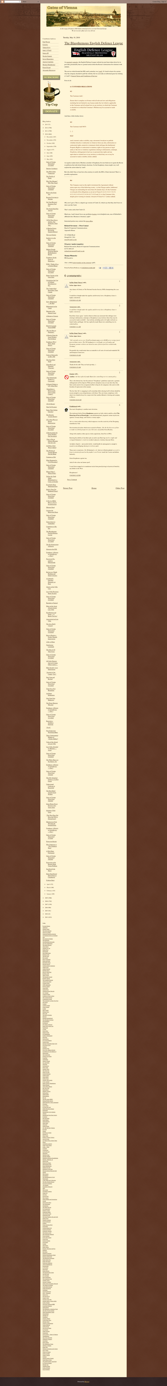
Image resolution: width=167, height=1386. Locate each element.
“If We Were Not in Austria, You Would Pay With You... (51, 222)
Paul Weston (46, 42)
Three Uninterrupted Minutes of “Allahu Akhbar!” (52, 737)
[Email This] (104, 268)
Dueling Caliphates (51, 168)
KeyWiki (45, 1129)
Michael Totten (46, 1321)
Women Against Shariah (48, 1358)
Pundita (44, 1244)
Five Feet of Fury (47, 1045)
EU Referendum (46, 1034)
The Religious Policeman (48, 1258)
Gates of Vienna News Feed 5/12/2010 (51, 683)
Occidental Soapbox (47, 1191)
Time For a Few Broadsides (51, 689)
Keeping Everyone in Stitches (52, 198)
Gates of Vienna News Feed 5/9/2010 (51, 773)
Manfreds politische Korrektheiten (50, 1158)
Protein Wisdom (46, 1240)
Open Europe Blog (47, 1202)
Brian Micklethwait (47, 1166)
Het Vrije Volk (46, 1088)
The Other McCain (47, 1207)
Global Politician (46, 1073)
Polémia (44, 1223)
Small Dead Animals (47, 1286)
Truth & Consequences (48, 1323)
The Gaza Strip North (50, 360)
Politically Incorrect (47, 1231)
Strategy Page (46, 1298)
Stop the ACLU (46, 1296)
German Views (46, 1069)
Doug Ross (45, 1269)
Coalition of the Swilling (48, 996)
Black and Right (46, 961)
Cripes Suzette (46, 1007)
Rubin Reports (46, 1271)
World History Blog (47, 1360)
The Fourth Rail (46, 1054)
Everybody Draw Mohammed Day (52, 485)
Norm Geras (45, 1067)
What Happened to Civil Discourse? (52, 461)
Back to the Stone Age (51, 193)
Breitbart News (46, 970)
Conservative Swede (47, 999)
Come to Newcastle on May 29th (52, 356)
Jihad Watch (45, 1123)
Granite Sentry (46, 1075)
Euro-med (45, 1037)
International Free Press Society (50, 1115)
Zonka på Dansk (46, 1368)
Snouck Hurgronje (47, 1291)
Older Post (120, 488)
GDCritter (45, 1064)
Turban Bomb (46, 1326)
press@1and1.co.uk (70, 240)
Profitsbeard (73, 406)
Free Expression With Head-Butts (52, 731)
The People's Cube (47, 1213)
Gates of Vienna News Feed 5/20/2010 (51, 466)
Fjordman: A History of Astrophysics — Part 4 (52, 554)
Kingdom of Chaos (47, 1132)
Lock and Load (46, 1151)
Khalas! (44, 1131)
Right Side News (46, 1261)
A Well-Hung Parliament (50, 852)
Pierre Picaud (46, 67)
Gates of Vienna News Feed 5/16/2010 (51, 567)
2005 (46, 911)
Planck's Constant (47, 1220)
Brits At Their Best (47, 972)
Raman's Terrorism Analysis (49, 1248)
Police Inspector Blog (47, 1224)
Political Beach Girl (47, 1228)
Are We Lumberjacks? (47, 943)
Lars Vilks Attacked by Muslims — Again (52, 748)
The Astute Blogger (47, 945)
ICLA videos (45, 1105)
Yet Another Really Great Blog (50, 1361)
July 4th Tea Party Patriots (49, 1128)
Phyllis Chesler (46, 986)
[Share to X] (108, 268)
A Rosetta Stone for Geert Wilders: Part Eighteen (51, 337)
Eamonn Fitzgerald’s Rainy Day (50, 1043)
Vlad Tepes (45, 1340)
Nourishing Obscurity (47, 1186)
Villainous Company (47, 1339)
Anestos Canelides (48, 62)
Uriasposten (45, 1333)
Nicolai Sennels (47, 56)
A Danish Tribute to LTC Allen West (52, 385)
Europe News (46, 1039)
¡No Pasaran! (45, 1185)
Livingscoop (45, 1150)
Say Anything (46, 1275)
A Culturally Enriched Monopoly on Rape (50, 581)
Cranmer (44, 1004)
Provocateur (45, 1242)
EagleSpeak (45, 1027)
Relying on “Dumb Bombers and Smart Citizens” (51, 573)
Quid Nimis (45, 1245)
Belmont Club (46, 954)
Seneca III (46, 53)
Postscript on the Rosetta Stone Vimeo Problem (51, 864)
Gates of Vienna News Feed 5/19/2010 (51, 496)
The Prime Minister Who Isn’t (52, 704)
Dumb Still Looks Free (48, 1026)
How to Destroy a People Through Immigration (51, 637)
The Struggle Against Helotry (51, 416)
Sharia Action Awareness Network (50, 1283)
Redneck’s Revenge (47, 1253)
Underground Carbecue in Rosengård (50, 786)
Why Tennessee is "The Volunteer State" (51, 846)
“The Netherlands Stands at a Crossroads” (51, 379)
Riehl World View (47, 1259)
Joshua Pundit (46, 1126)
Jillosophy (45, 1124)
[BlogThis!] (106, 268)
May (48, 159)
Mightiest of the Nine (47, 1169)
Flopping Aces (46, 1048)
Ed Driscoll (45, 1023)
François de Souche (47, 1056)
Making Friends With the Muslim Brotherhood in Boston (52, 252)
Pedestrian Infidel (47, 1212)
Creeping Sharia (46, 1005)
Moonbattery (45, 1175)
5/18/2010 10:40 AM (75, 400)
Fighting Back (50, 880)
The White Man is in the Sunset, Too (52, 761)
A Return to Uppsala (52, 316)
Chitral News (46, 989)
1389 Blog (45, 927)
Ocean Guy (45, 1193)
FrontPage (45, 1058)
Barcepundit (45, 951)
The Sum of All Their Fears (50, 650)
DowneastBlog (46, 1021)
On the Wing (46, 1196)
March (49, 887)
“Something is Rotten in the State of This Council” (50, 391)
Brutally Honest (46, 978)
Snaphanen (45, 1290)
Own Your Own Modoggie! (50, 699)
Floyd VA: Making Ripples (49, 1050)
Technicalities (46, 1307)
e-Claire (44, 1029)
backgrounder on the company (82, 263)
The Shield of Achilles (48, 1285)
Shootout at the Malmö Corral (51, 312)
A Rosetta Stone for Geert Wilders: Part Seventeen (51, 434)
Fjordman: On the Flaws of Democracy (51, 259)
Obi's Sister (45, 1190)
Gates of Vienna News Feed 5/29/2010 (51, 215)
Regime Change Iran (47, 1256)
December (50, 137)
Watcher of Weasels (47, 1345)
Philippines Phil (46, 1215)
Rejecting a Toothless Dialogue (50, 722)
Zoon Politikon (46, 1369)
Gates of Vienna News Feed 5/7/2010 (51, 836)
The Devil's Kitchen (47, 1015)
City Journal (45, 992)
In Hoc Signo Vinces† (76, 282)
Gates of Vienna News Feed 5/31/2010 (51, 163)
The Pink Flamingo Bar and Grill (50, 1217)
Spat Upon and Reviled (50, 678)
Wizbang (45, 1356)
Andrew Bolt (46, 967)
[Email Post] (99, 268)
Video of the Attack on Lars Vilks (52, 743)
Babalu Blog (45, 950)
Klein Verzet (45, 1135)
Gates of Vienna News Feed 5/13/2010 (51, 656)
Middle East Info (46, 1167)
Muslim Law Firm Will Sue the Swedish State (51, 823)
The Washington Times (48, 1344)
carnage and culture (47, 981)
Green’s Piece (46, 1078)
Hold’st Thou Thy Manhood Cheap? (52, 490)
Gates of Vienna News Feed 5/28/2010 (51, 244)
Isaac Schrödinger (47, 1277)
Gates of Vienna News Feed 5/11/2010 (51, 716)
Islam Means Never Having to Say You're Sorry (52, 805)
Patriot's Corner (46, 1210)
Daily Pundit (46, 1010)
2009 (46, 898)
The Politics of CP (47, 1232)
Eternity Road (46, 1032)
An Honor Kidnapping (50, 694)
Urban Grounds (46, 1331)
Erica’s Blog (45, 1031)
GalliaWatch (45, 1059)
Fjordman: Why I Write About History (51, 343)
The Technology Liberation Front (50, 1309)
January (49, 894)
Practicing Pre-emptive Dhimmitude (50, 560)
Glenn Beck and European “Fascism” (50, 366)
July (48, 153)
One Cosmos (46, 1197)
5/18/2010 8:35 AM (75, 367)
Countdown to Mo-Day (51, 527)
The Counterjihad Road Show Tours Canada (52, 290)
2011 (46, 131)
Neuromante (45, 1178)
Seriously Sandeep (47, 1282)
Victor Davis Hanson (47, 1086)
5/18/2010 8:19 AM (75, 355)
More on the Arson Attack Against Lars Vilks (51, 608)
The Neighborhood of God (49, 1177)
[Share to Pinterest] (112, 268)
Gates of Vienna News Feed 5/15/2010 (51, 598)
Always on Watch (47, 932)
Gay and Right (46, 1062)
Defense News (46, 1012)
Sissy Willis (45, 1350)
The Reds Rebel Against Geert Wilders (51, 792)
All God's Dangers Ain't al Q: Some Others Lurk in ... (52, 662)
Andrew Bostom (46, 969)
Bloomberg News (47, 962)
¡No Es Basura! (50, 404)
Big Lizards (45, 957)
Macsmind (45, 1153)
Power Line (45, 1239)
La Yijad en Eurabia (47, 1363)
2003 (46, 917)
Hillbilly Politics (46, 1091)
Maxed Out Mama (47, 1162)
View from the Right (47, 1337)
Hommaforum (46, 1096)
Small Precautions (47, 1288)
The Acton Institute (47, 930)
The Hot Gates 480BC (48, 1099)
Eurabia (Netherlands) (47, 1035)
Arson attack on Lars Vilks (52, 620)
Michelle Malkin (46, 1156)
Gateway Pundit (46, 1061)
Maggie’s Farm (46, 1155)
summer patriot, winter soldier (49, 1301)
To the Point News (47, 1320)
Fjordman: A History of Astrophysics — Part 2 (52, 766)
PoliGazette (45, 1226)
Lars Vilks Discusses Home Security (52, 592)
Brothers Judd (46, 973)
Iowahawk (45, 1116)
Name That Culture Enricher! (51, 411)
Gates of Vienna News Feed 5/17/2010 (51, 539)
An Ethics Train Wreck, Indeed (51, 446)
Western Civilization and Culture (50, 1348)
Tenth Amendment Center (48, 1312)
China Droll (45, 988)
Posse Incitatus (46, 1236)
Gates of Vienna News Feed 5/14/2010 (51, 630)
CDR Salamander (47, 984)
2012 (46, 128)
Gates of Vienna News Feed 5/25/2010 (51, 321)
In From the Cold (47, 1107)
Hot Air (44, 1097)
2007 (46, 904)
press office (89, 221)
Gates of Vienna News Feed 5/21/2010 (51, 428)
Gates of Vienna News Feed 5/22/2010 (51, 399)
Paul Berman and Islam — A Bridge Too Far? (51, 614)
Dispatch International (48, 1018)
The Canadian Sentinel (48, 980)
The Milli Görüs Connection (51, 172)
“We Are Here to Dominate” (51, 331)
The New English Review (48, 1182)
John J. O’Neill (47, 50)
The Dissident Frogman (48, 1019)
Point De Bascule (47, 1221)
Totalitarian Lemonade (50, 646)
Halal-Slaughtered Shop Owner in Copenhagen (51, 875)
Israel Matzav (46, 1120)
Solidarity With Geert (50, 811)
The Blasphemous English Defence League (93, 43)
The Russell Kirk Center (48, 1272)
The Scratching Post (47, 1279)
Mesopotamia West (47, 1164)
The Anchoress (46, 940)
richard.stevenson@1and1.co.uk (74, 251)
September (50, 146)
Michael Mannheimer (49, 65)
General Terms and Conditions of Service (84, 76)
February (49, 891)
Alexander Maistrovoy (49, 70)
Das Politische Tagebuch (48, 1234)
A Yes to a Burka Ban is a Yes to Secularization (51, 502)
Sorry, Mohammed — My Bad (51, 302)
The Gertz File (46, 1070)
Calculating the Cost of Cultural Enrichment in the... (52, 283)
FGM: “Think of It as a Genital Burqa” (52, 265)
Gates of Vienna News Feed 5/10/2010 (51, 755)
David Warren (46, 1342)
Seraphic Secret (46, 1280)
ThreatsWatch (46, 1313)
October (49, 143)
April (48, 884)
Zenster (72, 374)
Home (94, 488)
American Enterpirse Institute (49, 934)
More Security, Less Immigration (52, 668)
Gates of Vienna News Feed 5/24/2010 (51, 350)
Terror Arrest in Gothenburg (50, 522)
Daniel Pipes (45, 1218)
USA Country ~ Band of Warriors (50, 1334)
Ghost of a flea (46, 1072)
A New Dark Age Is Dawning (49, 1180)
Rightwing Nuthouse (47, 1263)
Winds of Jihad (46, 1353)
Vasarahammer (46, 1336)
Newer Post (67, 488)
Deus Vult (45, 1013)
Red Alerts (45, 1251)
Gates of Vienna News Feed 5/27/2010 (51, 270)
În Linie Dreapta (46, 926)
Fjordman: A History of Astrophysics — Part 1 (52, 830)
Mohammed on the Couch (51, 307)
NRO (44, 1188)
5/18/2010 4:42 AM (75, 300)
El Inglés (45, 45)
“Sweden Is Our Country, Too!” (51, 673)
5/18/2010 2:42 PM (75, 475)
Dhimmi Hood (50, 507)
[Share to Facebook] (110, 268)
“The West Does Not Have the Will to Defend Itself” (52, 817)
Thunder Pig (45, 1315)
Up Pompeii (45, 1329)
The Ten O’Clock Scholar (48, 1310)
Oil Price (45, 1194)
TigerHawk (45, 1317)
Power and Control (47, 1237)
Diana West (45, 1347)
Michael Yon (45, 1364)
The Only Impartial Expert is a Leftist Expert (52, 779)
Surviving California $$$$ (49, 1304)
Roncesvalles (46, 1266)
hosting (94, 214)
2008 (46, 901)
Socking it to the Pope (51, 239)
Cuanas (44, 1008)
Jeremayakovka (46, 1121)
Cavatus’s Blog (46, 983)
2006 (46, 908)
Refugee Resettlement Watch (49, 1255)
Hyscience (45, 1104)
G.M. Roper (45, 1267)
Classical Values (46, 994)
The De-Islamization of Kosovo (52, 545)
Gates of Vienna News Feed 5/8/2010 (51, 799)
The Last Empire (51, 235)
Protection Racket (51, 841)
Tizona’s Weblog (46, 1318)
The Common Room (47, 997)
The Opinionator (46, 1204)
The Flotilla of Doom (50, 177)
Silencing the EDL (51, 549)
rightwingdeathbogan (47, 1264)
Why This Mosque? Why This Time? (52, 182)
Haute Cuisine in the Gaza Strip (52, 276)
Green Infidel (46, 1077)
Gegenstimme (46, 1066)
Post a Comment (72, 479)
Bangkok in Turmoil (52, 603)
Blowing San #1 (46, 964)
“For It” (48, 727)
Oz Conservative (46, 1209)
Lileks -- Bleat (46, 1147)
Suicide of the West (47, 1299)
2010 (46, 134)
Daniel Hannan (46, 1085)
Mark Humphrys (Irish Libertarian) (50, 1102)
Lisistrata (45, 1148)
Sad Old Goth (46, 1274)
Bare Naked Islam (47, 953)
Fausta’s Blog (46, 1042)
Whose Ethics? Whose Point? (51, 472)
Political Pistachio (47, 1229)
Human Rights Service (48, 1101)
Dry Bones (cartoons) (47, 1024)
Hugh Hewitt (46, 1089)
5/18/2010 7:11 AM (75, 327)
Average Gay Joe (46, 948)
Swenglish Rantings (47, 1306)
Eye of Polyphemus (47, 1040)
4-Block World (46, 929)
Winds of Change (47, 1352)
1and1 (100, 71)
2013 (46, 124)
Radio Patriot (46, 1247)
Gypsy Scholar (46, 1081)
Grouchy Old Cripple (47, 1080)
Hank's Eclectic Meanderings (49, 1083)
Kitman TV (45, 1134)
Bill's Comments (46, 959)
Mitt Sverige (45, 1174)
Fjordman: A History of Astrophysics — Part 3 (52, 709)
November (50, 140)
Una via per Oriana (47, 1328)
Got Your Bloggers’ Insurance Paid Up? (51, 203)
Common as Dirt (51, 457)
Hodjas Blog (45, 1093)
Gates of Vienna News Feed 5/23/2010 (51, 373)
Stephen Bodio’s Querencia (49, 965)
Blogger (87, 1382)
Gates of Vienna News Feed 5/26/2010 (51, 296)
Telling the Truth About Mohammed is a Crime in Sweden (52, 479)
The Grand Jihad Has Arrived (52, 209)
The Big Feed (46, 956)
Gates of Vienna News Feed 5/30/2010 (51, 187)
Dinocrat (44, 1016)
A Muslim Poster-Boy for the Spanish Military (52, 230)
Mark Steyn (45, 1294)
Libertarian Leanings (47, 1143)
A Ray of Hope (50, 642)
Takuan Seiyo (46, 47)
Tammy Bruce (46, 975)
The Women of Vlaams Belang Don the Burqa (51, 452)
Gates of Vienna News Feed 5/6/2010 (51, 857)
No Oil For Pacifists (47, 1183)
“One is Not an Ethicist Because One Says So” (52, 441)
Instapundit (45, 1110)
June (48, 156)
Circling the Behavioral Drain (52, 511)
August (49, 150)
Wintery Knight (46, 1355)
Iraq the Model (46, 1118)
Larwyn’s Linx (46, 1139)
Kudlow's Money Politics (48, 1137)
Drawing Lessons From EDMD (51, 326)
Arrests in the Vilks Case (52, 588)
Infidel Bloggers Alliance (48, 1108)
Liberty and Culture (47, 1145)
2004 (46, 914)
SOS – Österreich (47, 1293)
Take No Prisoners (51, 407)
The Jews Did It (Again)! (50, 625)
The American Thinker (48, 938)
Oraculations (45, 1205)
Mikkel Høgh (46, 1094)
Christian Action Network (48, 991)
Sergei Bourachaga (48, 59)
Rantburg (45, 1250)
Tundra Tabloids (46, 1325)
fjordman (45, 1046)
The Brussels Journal (47, 977)
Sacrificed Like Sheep (50, 870)
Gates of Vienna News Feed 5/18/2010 (51, 517)
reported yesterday (72, 62)
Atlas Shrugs (46, 946)
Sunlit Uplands (46, 1302)
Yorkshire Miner (46, 1366)
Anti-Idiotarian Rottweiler (48, 942)
